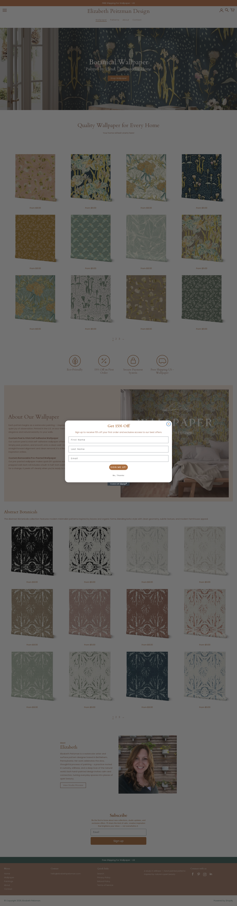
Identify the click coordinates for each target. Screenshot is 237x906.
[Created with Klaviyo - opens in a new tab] (118, 484)
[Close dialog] (169, 424)
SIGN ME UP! (118, 467)
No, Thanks (118, 475)
